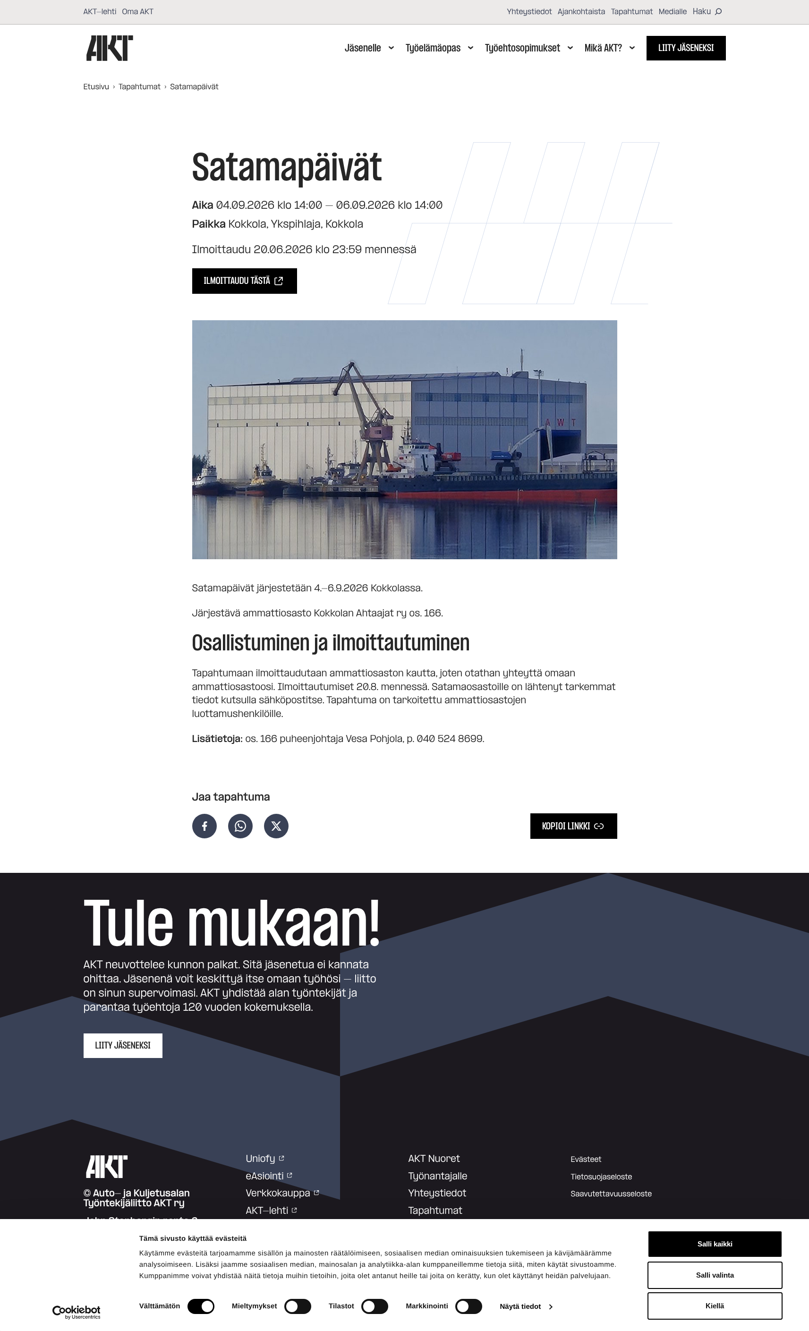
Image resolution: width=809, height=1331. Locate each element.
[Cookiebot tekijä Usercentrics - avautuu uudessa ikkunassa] (76, 1312)
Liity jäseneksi (686, 48)
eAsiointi (265, 1176)
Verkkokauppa (278, 1193)
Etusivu (97, 87)
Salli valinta (715, 1275)
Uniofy (260, 1159)
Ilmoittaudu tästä (237, 281)
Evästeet (586, 1159)
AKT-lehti (100, 12)
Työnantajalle (438, 1176)
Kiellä (715, 1306)
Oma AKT (137, 12)
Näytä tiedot (520, 1307)
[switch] (297, 1306)
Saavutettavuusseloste (611, 1194)
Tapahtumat (632, 12)
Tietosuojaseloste (601, 1177)
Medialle (673, 12)
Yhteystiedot (529, 12)
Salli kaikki (715, 1244)
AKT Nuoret (434, 1159)
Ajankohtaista (581, 12)
